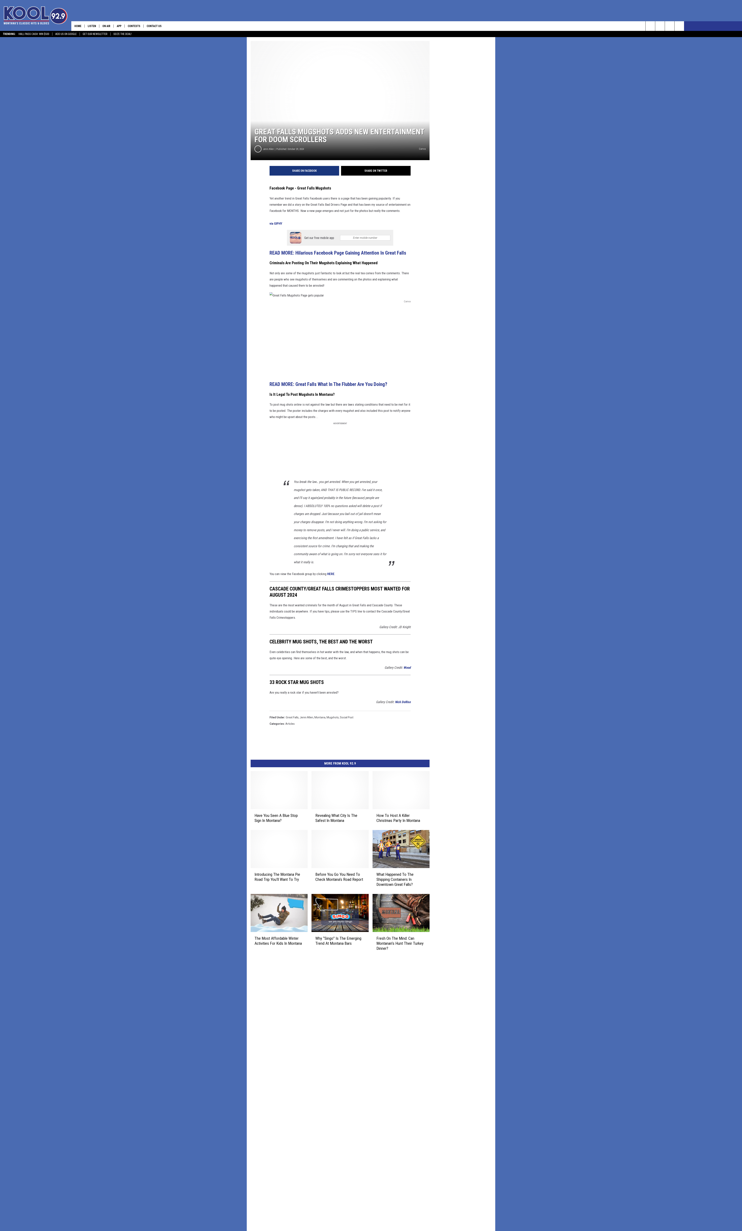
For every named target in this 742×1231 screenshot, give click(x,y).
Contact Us (154, 26)
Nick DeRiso (403, 702)
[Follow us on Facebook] (660, 26)
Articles (290, 723)
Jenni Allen (268, 149)
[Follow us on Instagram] (679, 26)
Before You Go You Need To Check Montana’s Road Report (339, 877)
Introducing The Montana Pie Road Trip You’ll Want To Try (277, 877)
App (119, 26)
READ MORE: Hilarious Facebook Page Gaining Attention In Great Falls (338, 253)
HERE (330, 574)
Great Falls (292, 717)
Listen (92, 26)
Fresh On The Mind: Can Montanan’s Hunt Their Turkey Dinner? (400, 943)
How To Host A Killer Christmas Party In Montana (398, 818)
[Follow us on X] (669, 26)
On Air (106, 26)
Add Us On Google (66, 34)
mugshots (333, 717)
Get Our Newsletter (95, 34)
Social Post (346, 717)
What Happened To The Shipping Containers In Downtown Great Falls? (395, 879)
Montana (319, 717)
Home (77, 26)
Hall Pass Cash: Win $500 (34, 34)
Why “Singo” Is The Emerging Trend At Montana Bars (338, 941)
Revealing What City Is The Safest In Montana (336, 818)
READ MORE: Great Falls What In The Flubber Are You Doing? (328, 384)
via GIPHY (276, 223)
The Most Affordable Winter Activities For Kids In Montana (278, 941)
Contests (134, 26)
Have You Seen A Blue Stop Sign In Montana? (276, 818)
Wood (407, 667)
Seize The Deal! (122, 34)
